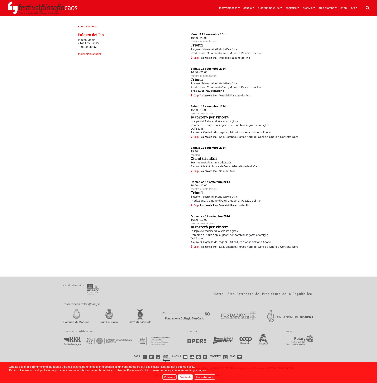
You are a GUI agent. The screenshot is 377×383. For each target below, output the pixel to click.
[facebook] (145, 357)
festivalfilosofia (228, 7)
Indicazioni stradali (89, 54)
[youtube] (185, 357)
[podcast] (205, 357)
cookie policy (186, 366)
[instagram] (158, 357)
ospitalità (291, 7)
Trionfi (197, 45)
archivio (308, 7)
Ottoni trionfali (204, 158)
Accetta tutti (185, 377)
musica (195, 154)
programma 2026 (269, 7)
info (352, 7)
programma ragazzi (203, 113)
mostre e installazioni (204, 41)
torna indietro (88, 26)
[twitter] (151, 357)
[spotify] (198, 357)
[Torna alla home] (42, 8)
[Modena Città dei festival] (166, 358)
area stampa (326, 7)
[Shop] (239, 357)
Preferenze (169, 377)
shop (343, 7)
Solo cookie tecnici (204, 377)
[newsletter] (225, 357)
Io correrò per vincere (210, 117)
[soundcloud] (192, 357)
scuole (247, 7)
